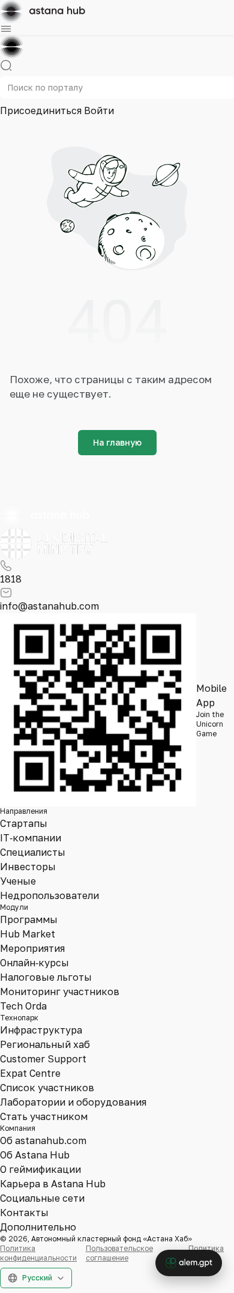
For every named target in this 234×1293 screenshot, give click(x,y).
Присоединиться (42, 110)
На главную (117, 442)
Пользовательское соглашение (119, 1253)
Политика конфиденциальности (38, 1253)
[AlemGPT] (188, 1263)
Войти (99, 110)
